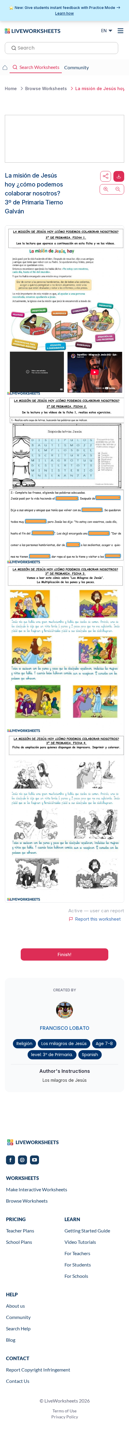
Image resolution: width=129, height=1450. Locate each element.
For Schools (76, 1276)
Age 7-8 (104, 1044)
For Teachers (77, 1253)
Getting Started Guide (87, 1230)
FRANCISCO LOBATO (64, 1028)
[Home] (32, 30)
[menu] (120, 30)
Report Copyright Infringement (38, 1369)
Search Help (18, 1328)
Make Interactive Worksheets (36, 1189)
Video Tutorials (80, 1242)
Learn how (64, 13)
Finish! (64, 954)
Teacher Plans (20, 1230)
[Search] (12, 47)
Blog (10, 1340)
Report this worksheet (98, 919)
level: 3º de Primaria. (52, 1055)
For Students (77, 1264)
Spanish (90, 1055)
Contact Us (17, 1381)
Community (18, 1317)
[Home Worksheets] (5, 67)
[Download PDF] (118, 176)
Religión (24, 1044)
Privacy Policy (64, 1416)
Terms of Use (64, 1410)
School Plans (19, 1242)
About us (15, 1306)
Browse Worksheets (27, 1201)
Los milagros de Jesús (64, 1044)
